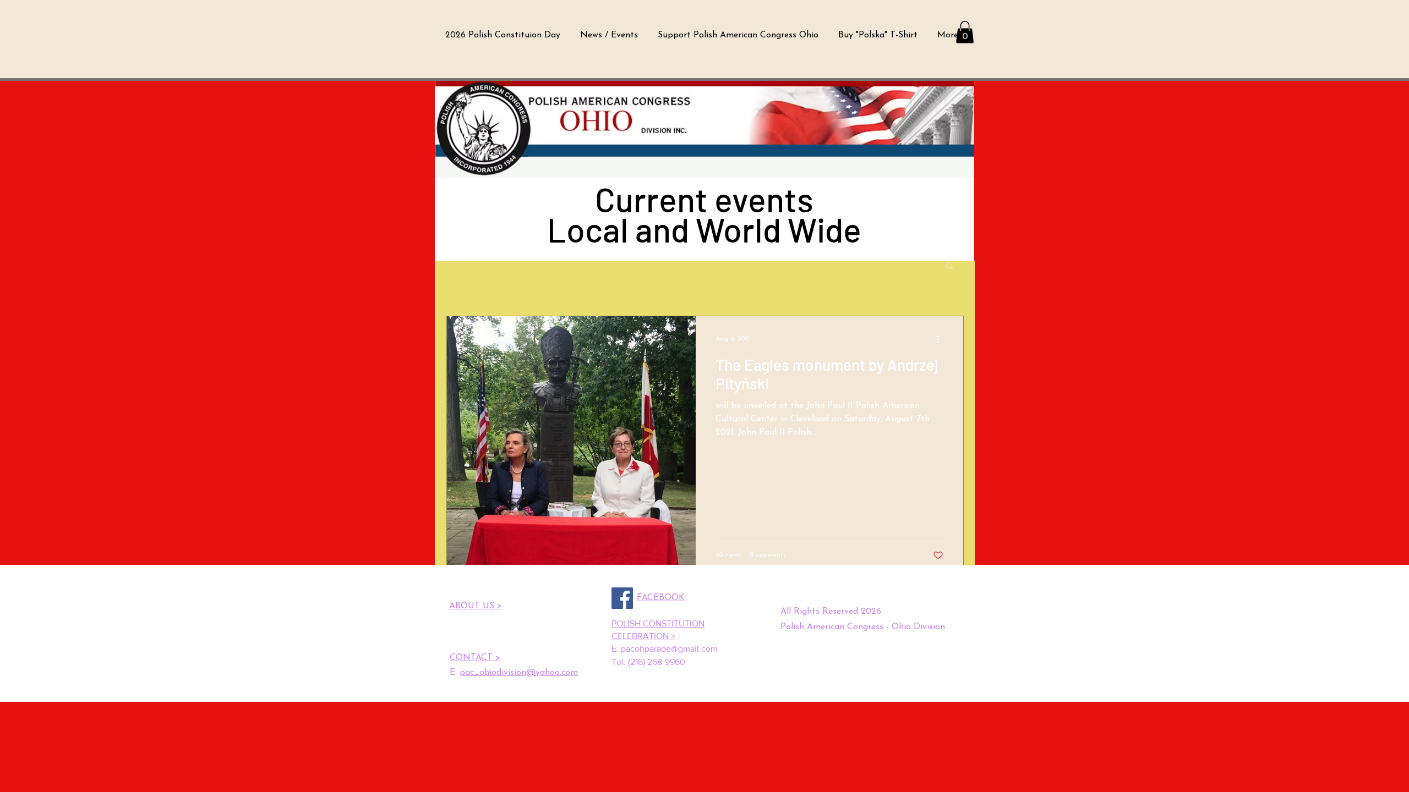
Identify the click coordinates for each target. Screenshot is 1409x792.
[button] (964, 32)
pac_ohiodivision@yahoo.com (519, 672)
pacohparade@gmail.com (669, 648)
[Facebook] (622, 598)
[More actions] (941, 338)
